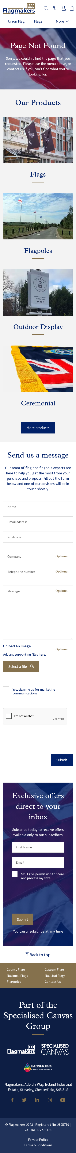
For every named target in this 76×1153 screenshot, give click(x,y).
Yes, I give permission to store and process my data (42, 876)
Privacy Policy (38, 1139)
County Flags (16, 969)
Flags (38, 21)
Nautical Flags (55, 975)
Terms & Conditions (38, 1145)
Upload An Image (17, 646)
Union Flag (16, 21)
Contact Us (53, 981)
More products (38, 427)
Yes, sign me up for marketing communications (34, 691)
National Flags (17, 975)
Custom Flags (55, 969)
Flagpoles (14, 981)
